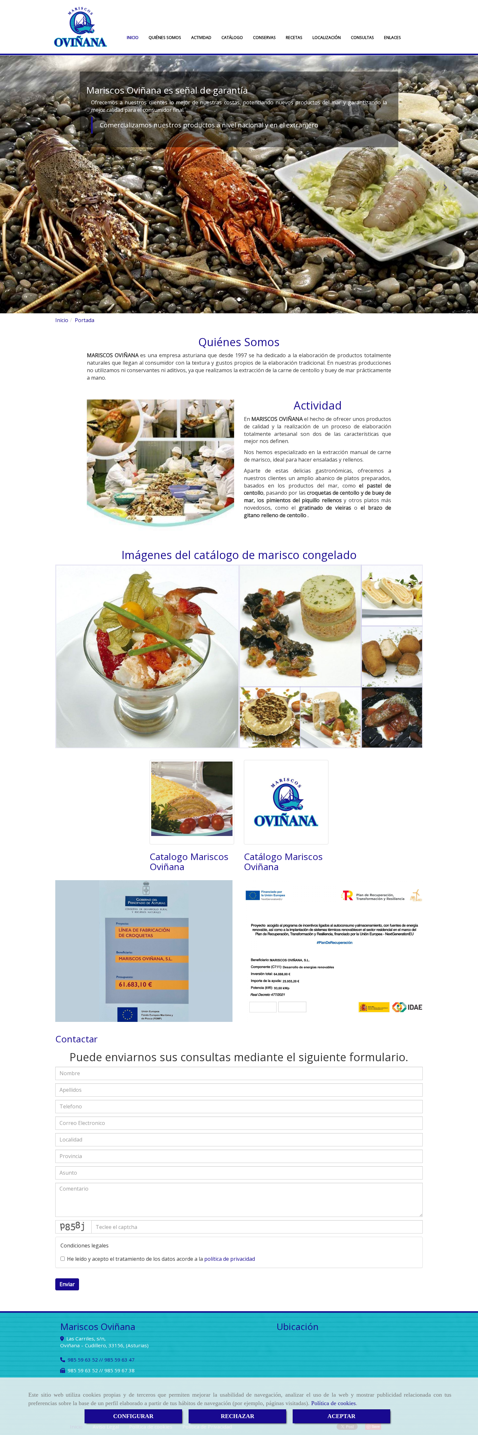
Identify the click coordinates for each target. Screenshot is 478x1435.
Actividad (318, 405)
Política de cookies (333, 1403)
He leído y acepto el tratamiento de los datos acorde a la (161, 1258)
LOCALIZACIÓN (326, 37)
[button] (36, 184)
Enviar (67, 1284)
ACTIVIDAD (201, 37)
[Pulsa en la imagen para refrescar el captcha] (73, 1226)
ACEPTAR (341, 1416)
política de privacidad (229, 1258)
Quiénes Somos (239, 341)
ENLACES (392, 37)
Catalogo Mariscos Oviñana (189, 861)
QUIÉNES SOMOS (165, 37)
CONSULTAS (362, 37)
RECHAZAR (237, 1416)
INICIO (133, 37)
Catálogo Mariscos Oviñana (283, 861)
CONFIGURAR (133, 1416)
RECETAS (294, 37)
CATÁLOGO (232, 37)
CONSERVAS (264, 37)
